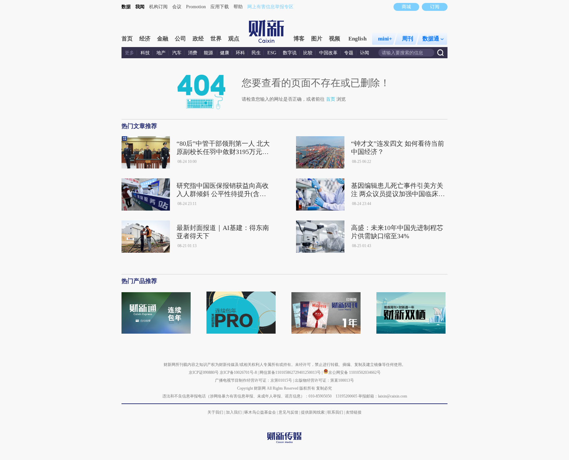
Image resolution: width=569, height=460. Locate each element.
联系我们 (335, 412)
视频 (334, 39)
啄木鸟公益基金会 (260, 412)
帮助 (238, 6)
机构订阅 (158, 6)
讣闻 (364, 52)
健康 (224, 52)
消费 (192, 52)
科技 (145, 52)
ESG (271, 52)
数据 (126, 6)
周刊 (407, 39)
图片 (316, 39)
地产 (161, 52)
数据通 (430, 39)
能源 (209, 52)
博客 (299, 39)
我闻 (140, 6)
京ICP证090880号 (204, 372)
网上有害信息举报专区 (270, 6)
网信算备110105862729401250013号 (290, 372)
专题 (348, 52)
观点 (233, 39)
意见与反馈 (288, 412)
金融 (162, 39)
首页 (127, 39)
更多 (129, 52)
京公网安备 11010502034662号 (354, 372)
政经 (198, 39)
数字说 (290, 52)
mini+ (385, 39)
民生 (256, 52)
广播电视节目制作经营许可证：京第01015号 (253, 380)
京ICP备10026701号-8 (239, 372)
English (357, 39)
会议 (176, 6)
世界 (216, 39)
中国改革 (328, 52)
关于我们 (215, 412)
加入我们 (234, 412)
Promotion (196, 6)
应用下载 (219, 6)
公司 (180, 39)
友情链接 (354, 412)
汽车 (176, 52)
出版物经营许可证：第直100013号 (324, 380)
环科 (240, 52)
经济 (144, 39)
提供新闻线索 (313, 412)
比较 (307, 52)
